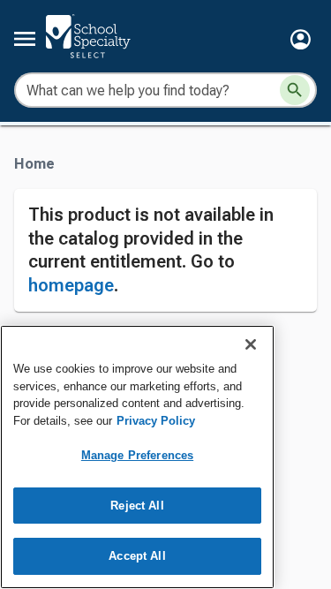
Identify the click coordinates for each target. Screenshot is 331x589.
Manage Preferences (137, 455)
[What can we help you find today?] (295, 90)
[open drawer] (25, 39)
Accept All (137, 556)
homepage (71, 285)
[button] (300, 39)
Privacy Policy (156, 420)
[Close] (250, 344)
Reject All (136, 505)
